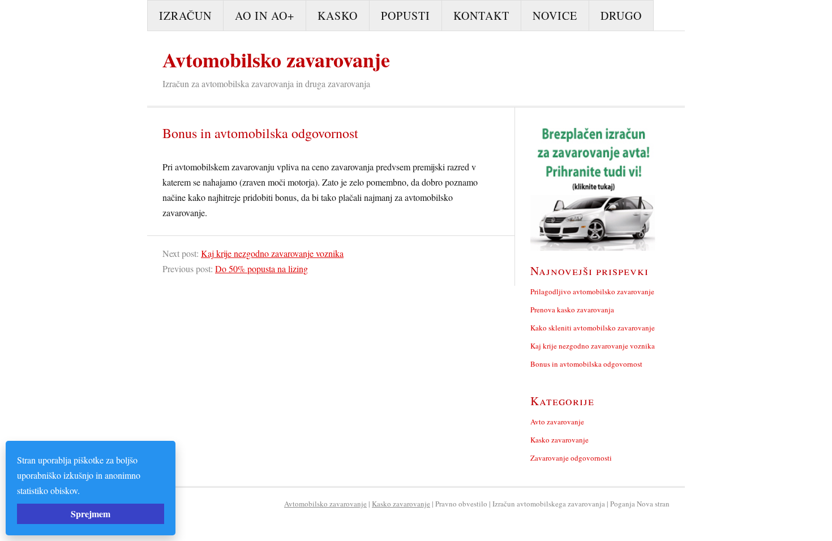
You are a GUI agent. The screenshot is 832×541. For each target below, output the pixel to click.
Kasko (338, 15)
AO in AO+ (264, 15)
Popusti (405, 15)
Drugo (621, 15)
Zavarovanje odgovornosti (571, 458)
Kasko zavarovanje (559, 440)
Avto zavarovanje (557, 422)
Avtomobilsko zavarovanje (276, 59)
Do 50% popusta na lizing (261, 268)
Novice (555, 15)
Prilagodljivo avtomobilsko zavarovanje (592, 291)
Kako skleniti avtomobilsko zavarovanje (592, 328)
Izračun (185, 15)
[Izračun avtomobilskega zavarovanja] (594, 187)
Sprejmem (90, 513)
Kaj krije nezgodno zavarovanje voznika (272, 253)
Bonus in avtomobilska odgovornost (586, 364)
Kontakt (481, 15)
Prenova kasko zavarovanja (572, 309)
